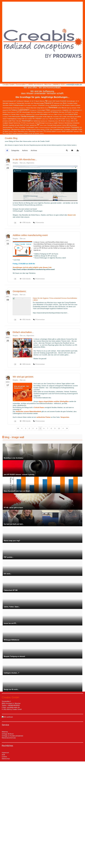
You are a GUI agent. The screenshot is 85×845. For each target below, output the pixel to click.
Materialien (5, 103)
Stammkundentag (7, 127)
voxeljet (64, 116)
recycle (30, 133)
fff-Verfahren (54, 112)
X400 (53, 101)
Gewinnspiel (26, 121)
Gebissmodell (60, 127)
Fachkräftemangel (40, 123)
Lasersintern (23, 110)
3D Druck (59, 114)
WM (7, 133)
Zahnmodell (53, 127)
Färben (48, 110)
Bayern (26, 131)
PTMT (78, 107)
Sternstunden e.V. (77, 110)
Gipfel (55, 114)
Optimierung (36, 121)
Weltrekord (29, 114)
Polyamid (22, 129)
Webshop (5, 732)
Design (80, 129)
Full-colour (18, 121)
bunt (61, 103)
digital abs (49, 116)
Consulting (70, 103)
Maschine (13, 112)
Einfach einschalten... (23, 332)
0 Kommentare (40, 279)
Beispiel (11, 123)
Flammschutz (17, 123)
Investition (5, 116)
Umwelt (25, 133)
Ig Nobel (56, 118)
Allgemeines (30, 163)
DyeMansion (19, 101)
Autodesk (58, 131)
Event (47, 118)
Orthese (68, 121)
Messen (64, 108)
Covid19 (29, 118)
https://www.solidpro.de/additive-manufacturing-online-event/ (34, 269)
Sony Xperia (75, 112)
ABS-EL (73, 121)
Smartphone (22, 107)
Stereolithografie (30, 123)
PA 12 (4, 133)
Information (44, 114)
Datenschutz (6, 758)
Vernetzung (16, 107)
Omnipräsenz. (20, 291)
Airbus (56, 121)
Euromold (49, 125)
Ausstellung (78, 116)
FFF (14, 127)
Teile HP (51, 118)
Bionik (46, 107)
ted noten (17, 125)
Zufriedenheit (75, 123)
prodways (6, 114)
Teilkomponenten (15, 129)
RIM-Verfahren (66, 105)
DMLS (70, 110)
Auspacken (20, 133)
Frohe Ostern (39, 131)
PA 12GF (63, 121)
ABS (67, 125)
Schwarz (74, 107)
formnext (53, 107)
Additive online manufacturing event (30, 235)
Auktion (70, 114)
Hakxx (75, 118)
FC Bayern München (39, 101)
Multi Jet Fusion (24, 125)
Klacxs (15, 131)
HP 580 (47, 129)
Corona (64, 125)
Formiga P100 (20, 118)
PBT (76, 121)
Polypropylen (75, 127)
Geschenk (27, 103)
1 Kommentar (39, 222)
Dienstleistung (68, 123)
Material (28, 107)
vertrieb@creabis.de (74, 85)
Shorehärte (6, 105)
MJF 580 (19, 112)
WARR (11, 105)
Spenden (5, 125)
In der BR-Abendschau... (25, 159)
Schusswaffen (39, 116)
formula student (51, 131)
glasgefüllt (5, 110)
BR (59, 121)
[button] (67, 150)
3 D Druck (65, 114)
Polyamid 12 (48, 103)
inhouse (5, 112)
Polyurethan (21, 131)
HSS (60, 116)
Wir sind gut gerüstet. (23, 376)
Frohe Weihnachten (14, 116)
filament (43, 107)
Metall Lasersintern (67, 131)
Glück (10, 133)
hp (46, 101)
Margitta (15, 163)
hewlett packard (57, 125)
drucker (43, 129)
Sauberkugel (6, 129)
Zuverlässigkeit (30, 127)
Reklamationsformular (9, 738)
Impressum (5, 752)
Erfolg (17, 114)
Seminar (11, 131)
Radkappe (26, 101)
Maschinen (34, 107)
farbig (38, 107)
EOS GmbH (62, 118)
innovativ (67, 127)
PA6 (60, 112)
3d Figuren (5, 131)
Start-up (69, 107)
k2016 (59, 107)
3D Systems (36, 133)
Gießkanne (57, 103)
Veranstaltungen (71, 101)
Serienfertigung (49, 123)
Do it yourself (35, 114)
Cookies (4, 756)
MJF (15, 101)
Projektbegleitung (11, 118)
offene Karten (43, 125)
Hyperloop (11, 125)
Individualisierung (54, 105)
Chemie (13, 114)
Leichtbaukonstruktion (56, 110)
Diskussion (76, 131)
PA (10, 114)
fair (32, 121)
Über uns (22, 163)
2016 (9, 110)
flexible (45, 116)
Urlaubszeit (41, 105)
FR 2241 (23, 123)
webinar (42, 133)
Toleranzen (61, 123)
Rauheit (58, 101)
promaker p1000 (7, 121)
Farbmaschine (20, 103)
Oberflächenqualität (28, 116)
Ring (81, 131)
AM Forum (50, 114)
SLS (26, 118)
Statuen (5, 118)
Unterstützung (70, 116)
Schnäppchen (33, 110)
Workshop (33, 112)
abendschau (33, 125)
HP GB (31, 101)
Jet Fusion (68, 112)
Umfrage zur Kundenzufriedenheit (12, 736)
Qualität (55, 123)
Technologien (66, 129)
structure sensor (35, 129)
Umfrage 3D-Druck (8, 734)
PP (38, 125)
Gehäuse (77, 105)
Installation (5, 123)
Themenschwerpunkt (44, 127)
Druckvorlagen (41, 110)
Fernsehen (56, 116)
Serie (65, 103)
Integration (34, 105)
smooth (50, 101)
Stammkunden (44, 121)
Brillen (76, 114)
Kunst (63, 112)
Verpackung (51, 121)
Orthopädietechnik (58, 129)
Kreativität (63, 101)
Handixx (75, 103)
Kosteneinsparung (7, 107)
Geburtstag (32, 131)
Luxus (43, 118)
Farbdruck (14, 110)
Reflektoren (40, 112)
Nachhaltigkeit (27, 105)
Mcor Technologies (20, 127)
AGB (3, 755)
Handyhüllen (74, 129)
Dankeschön (46, 112)
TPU (44, 131)
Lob (81, 127)
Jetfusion (47, 105)
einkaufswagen (26, 112)
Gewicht (72, 105)
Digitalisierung (12, 103)
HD (61, 105)
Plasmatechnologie (39, 103)
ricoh (32, 103)
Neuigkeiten (65, 110)
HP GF (77, 101)
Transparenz (22, 114)
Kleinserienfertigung (8, 101)
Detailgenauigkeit (18, 105)
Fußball (14, 133)
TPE (72, 118)
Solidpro (37, 127)
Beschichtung (73, 125)
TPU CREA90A (37, 118)
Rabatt (9, 112)
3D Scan (68, 118)
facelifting (28, 129)
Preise (13, 121)
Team (51, 129)
